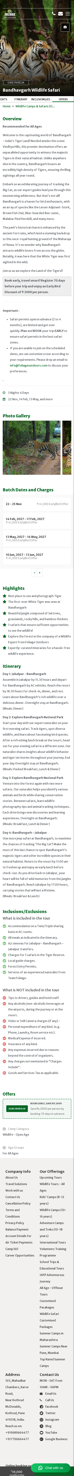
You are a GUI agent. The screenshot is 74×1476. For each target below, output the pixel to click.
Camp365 (11, 1249)
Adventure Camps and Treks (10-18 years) (52, 1229)
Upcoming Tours (51, 1177)
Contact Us (12, 1197)
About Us (11, 1177)
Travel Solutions (16, 1184)
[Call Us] (54, 13)
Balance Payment (17, 1229)
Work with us (14, 1190)
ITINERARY (20, 99)
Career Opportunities (19, 1255)
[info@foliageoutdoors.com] (60, 13)
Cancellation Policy (18, 1203)
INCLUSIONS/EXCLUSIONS (42, 99)
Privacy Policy (14, 1223)
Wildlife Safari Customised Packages (49, 1320)
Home (7, 106)
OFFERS (63, 99)
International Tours (53, 1242)
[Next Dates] (40, 573)
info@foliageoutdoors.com (28, 365)
